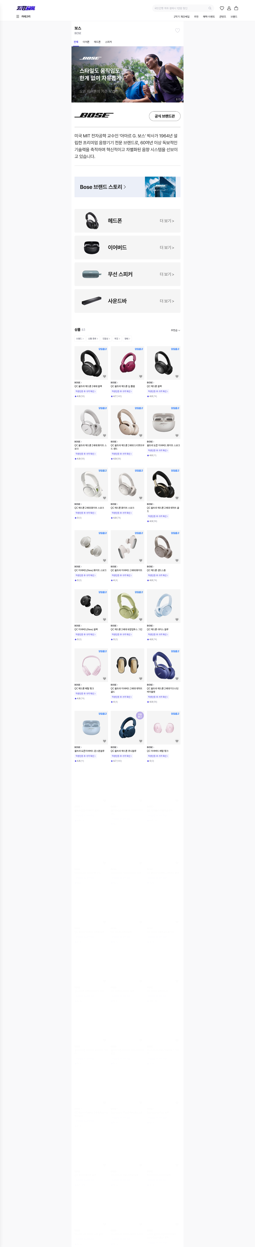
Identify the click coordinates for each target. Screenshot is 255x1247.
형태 (126, 338)
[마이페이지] (229, 8)
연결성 (105, 338)
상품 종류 (92, 338)
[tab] (182, 17)
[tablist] (206, 17)
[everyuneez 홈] (38, 8)
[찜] (222, 8)
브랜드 (79, 338)
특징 (116, 338)
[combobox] (176, 330)
